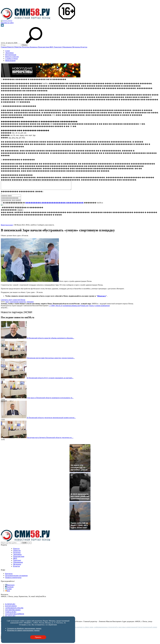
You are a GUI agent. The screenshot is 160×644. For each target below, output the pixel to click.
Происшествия (43, 47)
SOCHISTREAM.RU (13, 610)
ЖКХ (51, 47)
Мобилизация (10, 60)
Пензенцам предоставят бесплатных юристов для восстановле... (51, 358)
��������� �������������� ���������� (54, 203)
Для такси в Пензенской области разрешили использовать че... (50, 398)
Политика (26, 47)
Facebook (10, 587)
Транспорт (58, 47)
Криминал (34, 47)
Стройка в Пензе (11, 58)
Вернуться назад (7, 225)
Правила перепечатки (13, 577)
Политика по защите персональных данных (23, 630)
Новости (10, 47)
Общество (18, 47)
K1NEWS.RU (10, 604)
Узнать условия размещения (99, 306)
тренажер (30, 302)
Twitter (9, 589)
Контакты (9, 573)
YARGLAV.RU (10, 612)
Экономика (9, 53)
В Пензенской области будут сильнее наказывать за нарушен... (50, 378)
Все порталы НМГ (8, 600)
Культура (84, 47)
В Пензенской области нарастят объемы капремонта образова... (50, 338)
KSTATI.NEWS (11, 606)
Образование (67, 47)
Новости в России (12, 57)
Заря (7, 302)
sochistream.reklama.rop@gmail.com (75, 306)
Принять (38, 637)
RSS (8, 591)
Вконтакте (10, 585)
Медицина (76, 47)
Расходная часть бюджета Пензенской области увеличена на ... (50, 437)
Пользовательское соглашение (16, 575)
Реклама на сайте (7, 23)
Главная (4, 47)
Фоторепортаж (10, 55)
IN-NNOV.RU (10, 616)
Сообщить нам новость (45, 225)
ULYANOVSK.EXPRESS (14, 614)
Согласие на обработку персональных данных (24, 628)
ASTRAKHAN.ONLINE (14, 608)
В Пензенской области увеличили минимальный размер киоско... (51, 418)
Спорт (7, 51)
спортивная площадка (17, 302)
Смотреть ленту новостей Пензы (13, 300)
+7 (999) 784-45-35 (55, 306)
